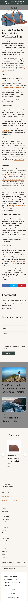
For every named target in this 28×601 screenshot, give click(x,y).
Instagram (4, 551)
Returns (4, 530)
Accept (13, 589)
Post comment (8, 353)
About (3, 506)
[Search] (23, 7)
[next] (25, 454)
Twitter (3, 554)
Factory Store (5, 541)
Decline (13, 593)
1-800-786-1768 (6, 496)
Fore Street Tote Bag (11, 174)
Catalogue (4, 543)
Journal (4, 549)
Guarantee (4, 533)
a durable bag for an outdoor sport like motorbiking (14, 178)
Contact (4, 508)
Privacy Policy (5, 538)
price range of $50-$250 (18, 261)
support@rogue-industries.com (10, 500)
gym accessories (13, 238)
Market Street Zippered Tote (15, 205)
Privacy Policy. (8, 585)
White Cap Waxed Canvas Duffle (12, 87)
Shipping (4, 535)
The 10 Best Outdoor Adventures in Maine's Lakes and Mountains (13, 388)
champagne (17, 54)
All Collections (5, 522)
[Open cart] (26, 7)
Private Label (5, 519)
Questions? (5, 511)
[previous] (3, 454)
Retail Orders (5, 516)
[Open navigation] (2, 7)
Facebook (4, 557)
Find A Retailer (5, 514)
